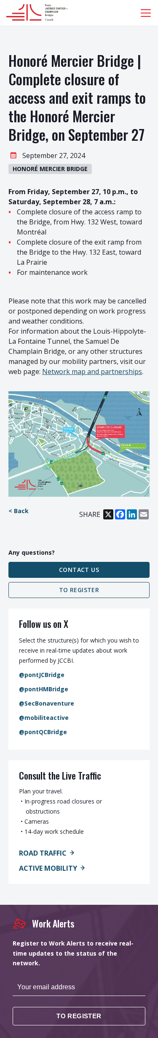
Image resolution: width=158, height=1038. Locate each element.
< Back (18, 511)
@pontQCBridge (43, 732)
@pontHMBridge (43, 689)
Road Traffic (43, 853)
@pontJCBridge (41, 675)
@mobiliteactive (44, 718)
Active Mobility (48, 868)
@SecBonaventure (46, 703)
